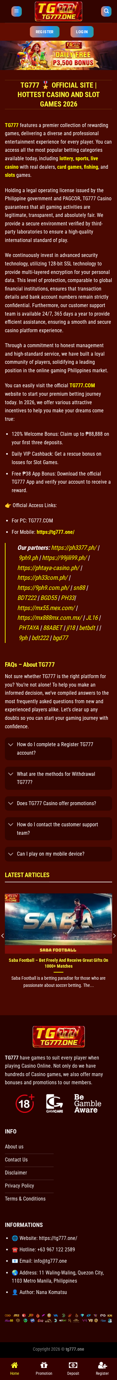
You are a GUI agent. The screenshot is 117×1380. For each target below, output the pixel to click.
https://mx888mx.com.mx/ (50, 617)
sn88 (79, 587)
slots (10, 175)
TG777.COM (82, 385)
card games (69, 167)
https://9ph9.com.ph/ (43, 587)
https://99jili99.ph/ (64, 558)
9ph (23, 638)
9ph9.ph (28, 558)
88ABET (52, 628)
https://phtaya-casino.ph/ (48, 568)
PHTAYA (29, 628)
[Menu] (16, 11)
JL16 (92, 617)
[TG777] (58, 11)
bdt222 (40, 638)
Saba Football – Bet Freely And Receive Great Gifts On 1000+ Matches (58, 963)
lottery (66, 158)
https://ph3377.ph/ (73, 547)
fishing (91, 167)
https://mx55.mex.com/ (45, 608)
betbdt (87, 628)
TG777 (12, 125)
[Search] (106, 11)
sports (81, 158)
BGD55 (48, 598)
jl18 (70, 628)
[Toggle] (11, 745)
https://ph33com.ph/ (42, 577)
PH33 (67, 598)
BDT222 (26, 598)
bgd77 (60, 638)
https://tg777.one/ (55, 532)
